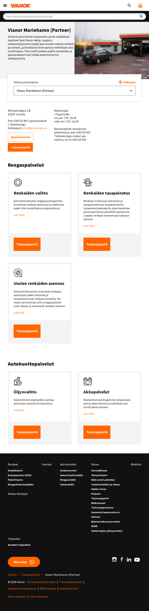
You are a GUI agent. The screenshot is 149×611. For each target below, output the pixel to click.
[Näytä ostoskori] (140, 5)
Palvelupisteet (31, 574)
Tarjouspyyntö (20, 147)
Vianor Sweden (17, 596)
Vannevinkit (67, 484)
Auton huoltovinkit (71, 475)
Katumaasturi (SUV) (19, 475)
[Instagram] (114, 559)
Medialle (136, 464)
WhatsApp (20, 562)
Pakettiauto (15, 479)
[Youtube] (137, 559)
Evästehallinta (69, 588)
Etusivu (12, 574)
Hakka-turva (98, 489)
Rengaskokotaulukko (21, 484)
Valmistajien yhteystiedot (107, 530)
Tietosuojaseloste (102, 507)
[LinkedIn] (129, 559)
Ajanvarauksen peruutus (105, 521)
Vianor (95, 464)
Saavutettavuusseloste (105, 512)
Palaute (96, 493)
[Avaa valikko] (5, 5)
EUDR (94, 526)
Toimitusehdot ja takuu (105, 484)
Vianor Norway (39, 596)
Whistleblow (48, 588)
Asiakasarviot (68, 470)
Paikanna (129, 82)
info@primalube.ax (35, 128)
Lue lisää (19, 215)
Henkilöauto (15, 470)
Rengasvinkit (68, 479)
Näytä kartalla (20, 137)
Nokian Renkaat (18, 494)
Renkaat (13, 464)
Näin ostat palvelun (103, 479)
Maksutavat (98, 503)
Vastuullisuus (99, 470)
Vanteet (47, 464)
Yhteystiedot (99, 475)
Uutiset (95, 516)
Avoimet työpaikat (19, 544)
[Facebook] (122, 559)
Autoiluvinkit (68, 464)
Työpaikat (14, 538)
